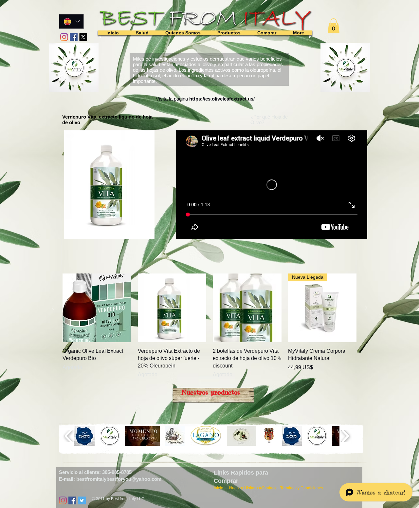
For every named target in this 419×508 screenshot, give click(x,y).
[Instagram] (64, 37)
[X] (83, 37)
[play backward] (68, 436)
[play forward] (345, 436)
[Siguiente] (366, 307)
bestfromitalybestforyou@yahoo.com (118, 479)
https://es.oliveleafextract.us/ (222, 99)
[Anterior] (53, 307)
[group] (209, 326)
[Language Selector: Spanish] (71, 21)
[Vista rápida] (97, 307)
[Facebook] (74, 37)
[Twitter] (82, 500)
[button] (333, 25)
